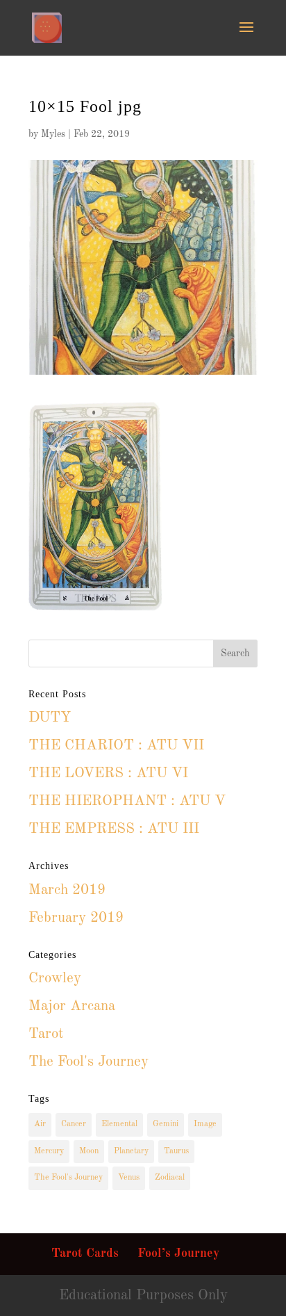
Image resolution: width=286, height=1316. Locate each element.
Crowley (54, 978)
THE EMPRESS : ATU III (113, 829)
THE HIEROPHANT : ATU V (127, 801)
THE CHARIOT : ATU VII (116, 745)
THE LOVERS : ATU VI (108, 773)
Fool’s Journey (178, 1253)
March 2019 (67, 890)
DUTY (49, 717)
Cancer (73, 1124)
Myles (53, 134)
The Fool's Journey (88, 1062)
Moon (89, 1151)
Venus (129, 1177)
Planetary (131, 1151)
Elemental (119, 1124)
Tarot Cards (85, 1253)
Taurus (176, 1151)
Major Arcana (71, 1006)
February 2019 (76, 918)
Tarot (45, 1034)
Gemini (165, 1124)
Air (40, 1124)
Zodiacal (170, 1177)
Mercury (49, 1151)
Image (205, 1124)
